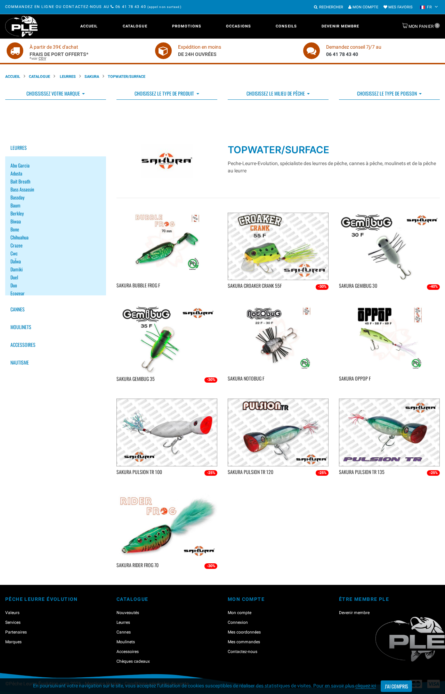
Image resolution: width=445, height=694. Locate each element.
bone (14, 229)
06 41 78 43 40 (130, 7)
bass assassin (22, 189)
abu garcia (20, 165)
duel (14, 277)
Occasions (238, 26)
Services (13, 622)
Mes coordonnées (244, 632)
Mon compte (364, 7)
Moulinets (20, 326)
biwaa (15, 221)
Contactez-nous (242, 651)
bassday (17, 197)
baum (15, 205)
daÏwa (15, 261)
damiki (16, 269)
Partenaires (16, 632)
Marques (13, 641)
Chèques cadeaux (133, 661)
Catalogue (135, 26)
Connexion (238, 622)
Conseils (286, 26)
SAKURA (91, 76)
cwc (14, 253)
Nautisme (19, 362)
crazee (16, 245)
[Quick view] (167, 295)
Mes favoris (400, 7)
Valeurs (12, 612)
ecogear (17, 293)
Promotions (186, 26)
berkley (17, 213)
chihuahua (19, 237)
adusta (16, 173)
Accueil (89, 26)
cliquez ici (365, 685)
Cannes (17, 309)
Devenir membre (340, 26)
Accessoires (22, 344)
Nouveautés (127, 612)
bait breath (20, 181)
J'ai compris (396, 686)
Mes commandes (244, 641)
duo (13, 285)
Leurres (67, 76)
